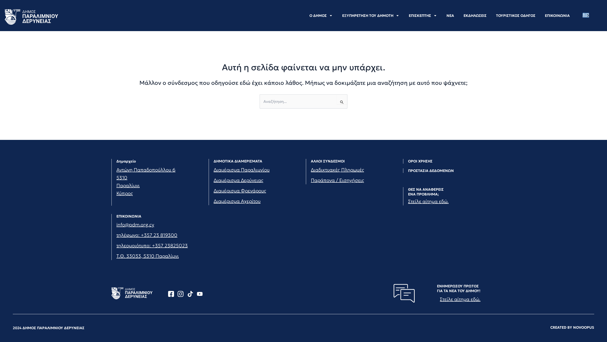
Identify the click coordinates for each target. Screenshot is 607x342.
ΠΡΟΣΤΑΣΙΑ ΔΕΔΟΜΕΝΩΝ (431, 170)
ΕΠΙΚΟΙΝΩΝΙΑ (557, 15)
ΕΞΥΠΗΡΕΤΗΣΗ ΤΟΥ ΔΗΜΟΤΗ (367, 15)
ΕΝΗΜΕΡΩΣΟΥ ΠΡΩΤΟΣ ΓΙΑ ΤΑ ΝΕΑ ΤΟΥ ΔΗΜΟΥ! (458, 288)
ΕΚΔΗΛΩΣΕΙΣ (475, 15)
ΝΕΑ (450, 15)
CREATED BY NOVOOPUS (572, 327)
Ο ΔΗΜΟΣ (318, 15)
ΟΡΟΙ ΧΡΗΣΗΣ (420, 161)
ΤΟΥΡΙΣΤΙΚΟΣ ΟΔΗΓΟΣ (515, 15)
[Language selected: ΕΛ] (587, 15)
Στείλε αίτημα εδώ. (428, 201)
